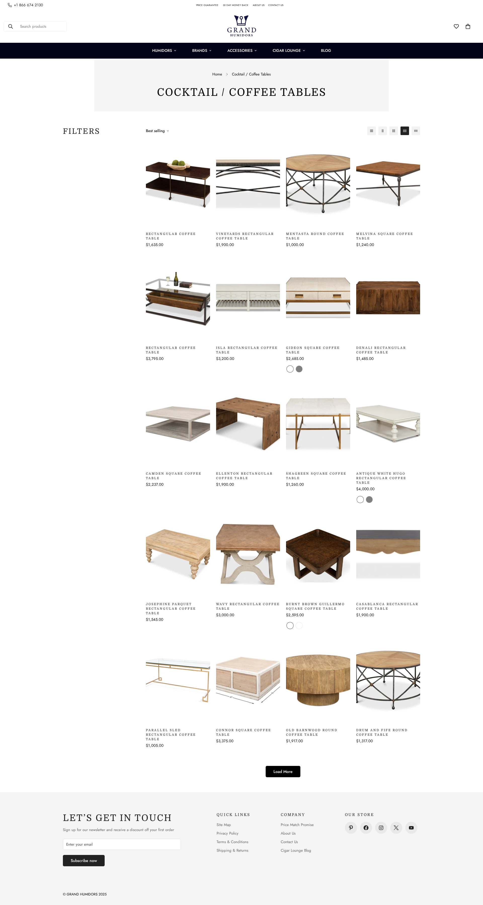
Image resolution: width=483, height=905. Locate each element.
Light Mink (299, 625)
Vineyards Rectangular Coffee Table (245, 236)
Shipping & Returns (232, 850)
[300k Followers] (366, 828)
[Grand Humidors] (241, 26)
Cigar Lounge (287, 50)
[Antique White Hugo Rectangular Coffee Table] (388, 423)
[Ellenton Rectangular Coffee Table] (248, 423)
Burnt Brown (290, 625)
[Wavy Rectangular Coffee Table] (248, 554)
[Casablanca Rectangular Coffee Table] (388, 554)
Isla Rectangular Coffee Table (247, 350)
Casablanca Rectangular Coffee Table (387, 606)
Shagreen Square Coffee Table (316, 476)
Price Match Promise (297, 825)
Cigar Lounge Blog (296, 850)
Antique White (360, 499)
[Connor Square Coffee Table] (248, 680)
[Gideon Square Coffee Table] (318, 297)
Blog (326, 50)
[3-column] (393, 131)
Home (217, 74)
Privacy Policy (227, 833)
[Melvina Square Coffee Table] (388, 183)
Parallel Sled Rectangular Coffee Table (171, 734)
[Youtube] (411, 828)
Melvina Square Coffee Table (384, 236)
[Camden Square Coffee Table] (178, 423)
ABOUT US (260, 5)
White (290, 369)
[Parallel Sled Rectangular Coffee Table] (178, 680)
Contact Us (289, 842)
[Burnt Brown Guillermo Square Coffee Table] (318, 554)
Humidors (162, 50)
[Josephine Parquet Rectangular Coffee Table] (178, 554)
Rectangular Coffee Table (171, 236)
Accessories (240, 50)
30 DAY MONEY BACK (238, 5)
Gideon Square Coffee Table (313, 350)
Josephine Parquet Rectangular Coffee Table (171, 608)
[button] (468, 26)
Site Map (224, 825)
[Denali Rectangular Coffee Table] (388, 297)
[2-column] (382, 131)
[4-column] (404, 131)
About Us (288, 833)
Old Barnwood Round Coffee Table (312, 732)
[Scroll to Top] (473, 877)
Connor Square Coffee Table (243, 732)
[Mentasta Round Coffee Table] (318, 183)
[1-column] (371, 131)
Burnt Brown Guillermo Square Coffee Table (315, 606)
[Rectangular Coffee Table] (178, 183)
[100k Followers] (381, 828)
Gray (299, 369)
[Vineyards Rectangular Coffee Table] (248, 183)
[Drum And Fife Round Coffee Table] (388, 680)
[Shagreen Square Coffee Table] (318, 423)
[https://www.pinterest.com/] (351, 828)
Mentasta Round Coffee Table (315, 236)
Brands (199, 50)
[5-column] (416, 131)
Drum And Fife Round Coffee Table (382, 732)
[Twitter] (396, 828)
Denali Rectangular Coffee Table (381, 350)
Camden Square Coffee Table (174, 476)
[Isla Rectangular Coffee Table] (248, 297)
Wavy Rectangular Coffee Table (248, 606)
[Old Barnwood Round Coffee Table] (318, 680)
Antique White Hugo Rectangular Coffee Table (381, 478)
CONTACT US (277, 5)
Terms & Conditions (232, 842)
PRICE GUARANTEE (209, 5)
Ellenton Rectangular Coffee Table (244, 476)
